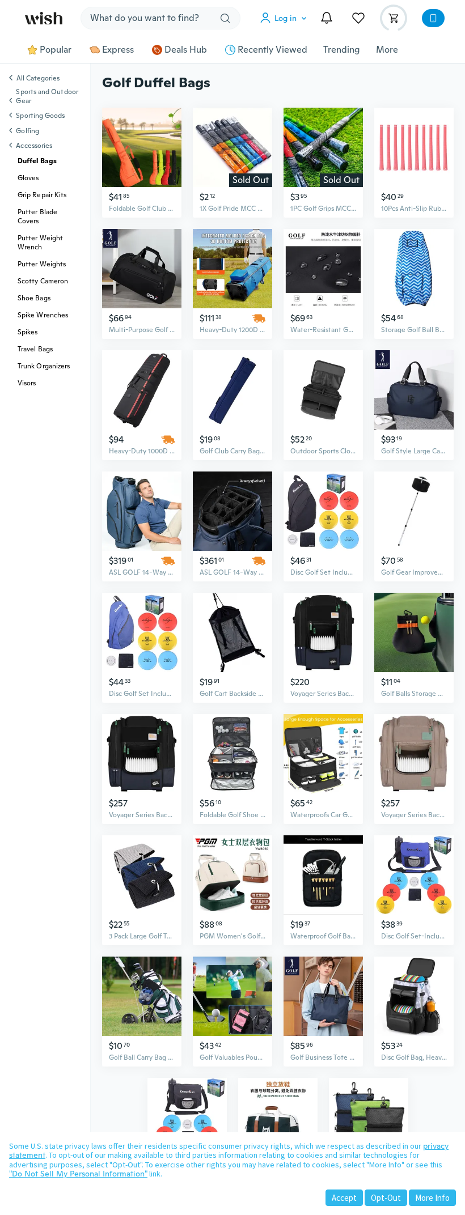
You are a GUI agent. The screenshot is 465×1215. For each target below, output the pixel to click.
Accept (344, 1197)
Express (118, 50)
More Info (432, 1197)
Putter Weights (42, 264)
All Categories (38, 79)
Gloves (28, 177)
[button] (285, 18)
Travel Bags (35, 349)
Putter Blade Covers (37, 216)
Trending (341, 50)
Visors (27, 383)
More (387, 50)
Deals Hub (185, 50)
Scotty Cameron (43, 281)
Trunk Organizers (44, 366)
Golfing (27, 130)
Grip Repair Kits (42, 194)
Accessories (34, 145)
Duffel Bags (37, 160)
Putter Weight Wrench (40, 242)
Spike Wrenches (43, 315)
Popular (55, 50)
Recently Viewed (272, 50)
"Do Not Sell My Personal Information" (78, 1174)
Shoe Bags (34, 298)
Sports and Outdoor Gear (47, 96)
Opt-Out (386, 1197)
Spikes (27, 332)
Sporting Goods (40, 115)
